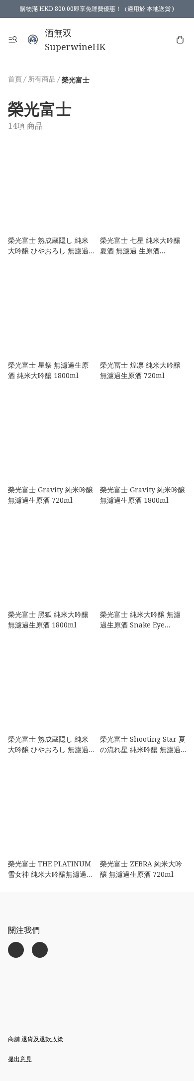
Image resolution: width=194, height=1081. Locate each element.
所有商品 (42, 78)
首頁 (15, 78)
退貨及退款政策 (42, 1039)
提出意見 (20, 1059)
